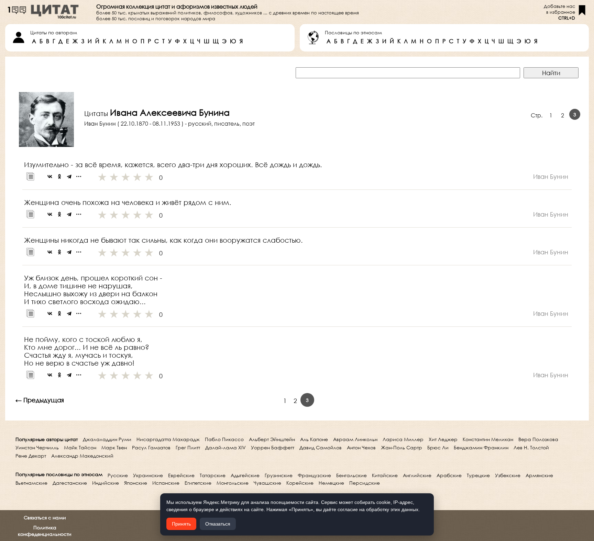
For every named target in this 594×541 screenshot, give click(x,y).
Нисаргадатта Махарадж (168, 439)
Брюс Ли (438, 447)
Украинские (148, 475)
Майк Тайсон (80, 447)
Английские (417, 475)
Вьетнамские (31, 483)
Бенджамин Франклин (481, 447)
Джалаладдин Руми (107, 439)
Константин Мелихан (488, 439)
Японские (135, 483)
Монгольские (233, 483)
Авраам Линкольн (355, 439)
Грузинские (279, 475)
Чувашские (267, 483)
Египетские (198, 483)
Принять (181, 524)
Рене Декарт (30, 455)
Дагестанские (70, 483)
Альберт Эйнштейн (272, 439)
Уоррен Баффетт (272, 447)
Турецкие (478, 475)
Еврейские (181, 475)
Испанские (165, 483)
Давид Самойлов (320, 447)
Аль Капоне (314, 439)
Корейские (300, 483)
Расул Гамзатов (151, 447)
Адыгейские (245, 475)
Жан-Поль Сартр (401, 447)
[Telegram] (69, 176)
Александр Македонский (82, 455)
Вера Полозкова (538, 439)
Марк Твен (114, 447)
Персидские (364, 483)
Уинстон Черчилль (37, 447)
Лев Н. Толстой (531, 447)
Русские (118, 475)
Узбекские (507, 475)
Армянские (539, 475)
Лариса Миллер (403, 439)
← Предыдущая (39, 400)
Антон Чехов (361, 447)
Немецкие (331, 483)
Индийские (105, 483)
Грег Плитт (188, 447)
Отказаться (217, 524)
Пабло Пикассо (224, 439)
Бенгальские (351, 475)
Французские (314, 475)
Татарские (213, 475)
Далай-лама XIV (225, 447)
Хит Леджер (443, 439)
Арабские (449, 475)
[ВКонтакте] (50, 176)
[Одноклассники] (59, 176)
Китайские (385, 475)
